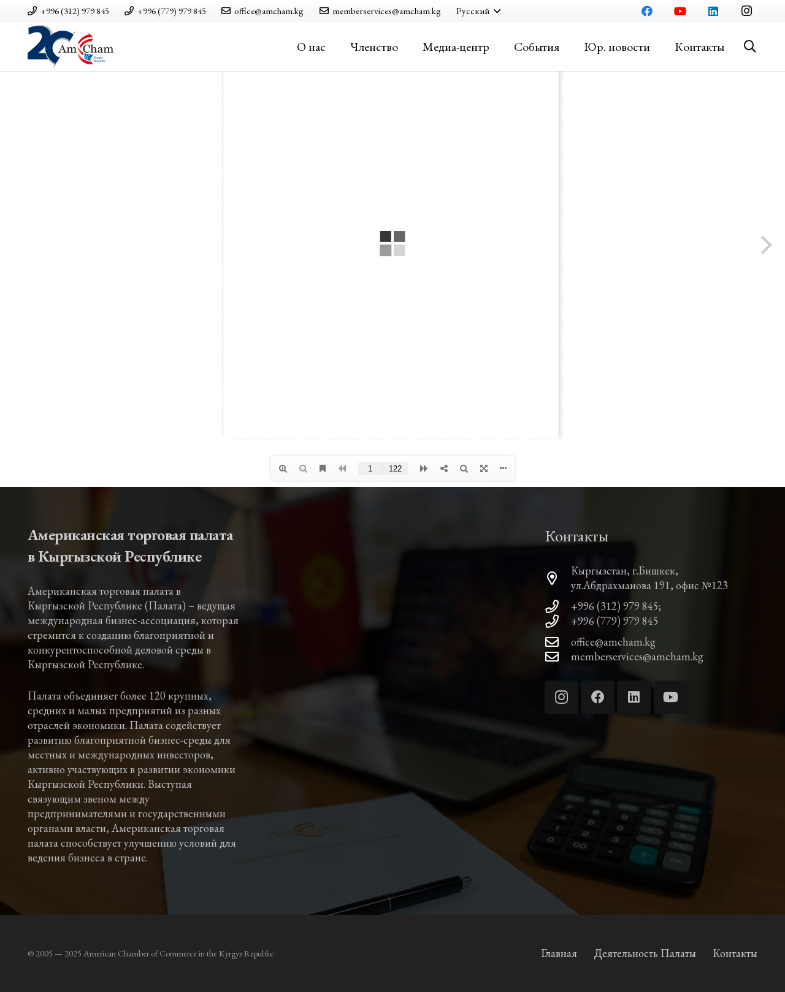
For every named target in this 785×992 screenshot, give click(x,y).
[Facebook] (647, 11)
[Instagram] (746, 11)
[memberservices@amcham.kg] (558, 657)
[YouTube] (680, 11)
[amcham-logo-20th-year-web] (70, 46)
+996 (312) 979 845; (616, 606)
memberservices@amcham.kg (637, 656)
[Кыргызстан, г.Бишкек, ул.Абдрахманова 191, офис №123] (558, 579)
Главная (559, 953)
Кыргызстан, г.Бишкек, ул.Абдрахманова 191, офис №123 (649, 577)
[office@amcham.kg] (558, 642)
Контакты (735, 953)
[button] (478, 11)
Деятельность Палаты (645, 953)
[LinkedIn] (713, 11)
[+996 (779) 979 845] (558, 621)
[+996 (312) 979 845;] (558, 607)
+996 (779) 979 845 (615, 621)
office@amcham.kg (613, 642)
